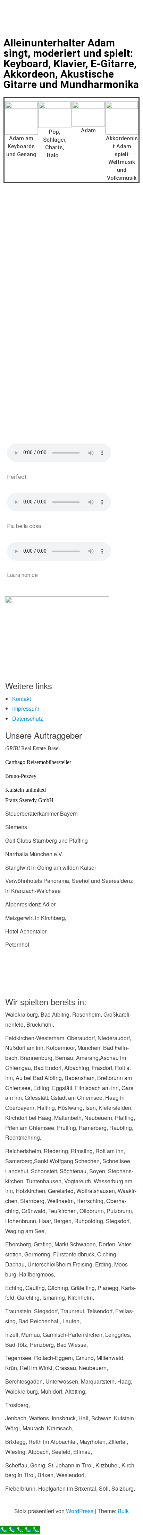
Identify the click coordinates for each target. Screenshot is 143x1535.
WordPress (79, 1511)
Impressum (25, 708)
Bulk (123, 1511)
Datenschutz (27, 718)
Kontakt (21, 699)
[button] (71, 10)
